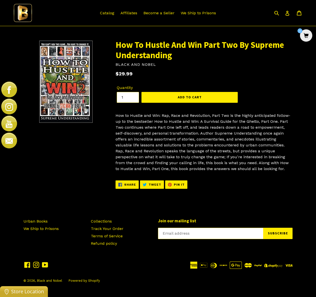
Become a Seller (159, 13)
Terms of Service (107, 236)
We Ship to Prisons (198, 13)
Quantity (125, 87)
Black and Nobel (49, 280)
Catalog (107, 13)
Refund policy (104, 243)
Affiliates (128, 13)
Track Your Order (107, 228)
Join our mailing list (177, 220)
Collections (101, 221)
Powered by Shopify (84, 280)
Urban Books (35, 221)
